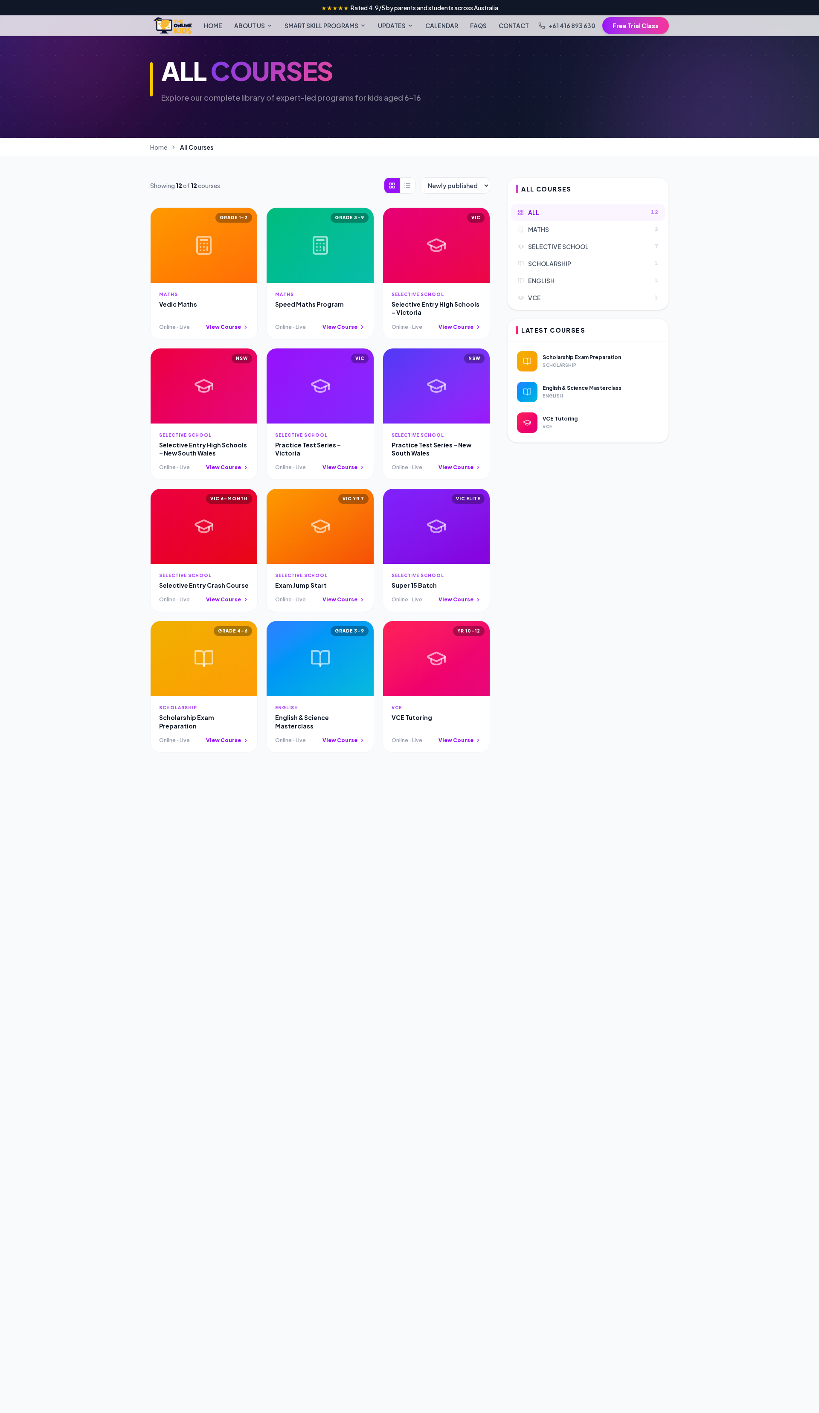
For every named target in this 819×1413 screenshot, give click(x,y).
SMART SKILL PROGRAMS (321, 25)
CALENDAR (441, 25)
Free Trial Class (636, 25)
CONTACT (514, 25)
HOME (213, 25)
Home (158, 147)
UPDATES (392, 25)
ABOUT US (249, 25)
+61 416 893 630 (572, 25)
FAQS (478, 25)
